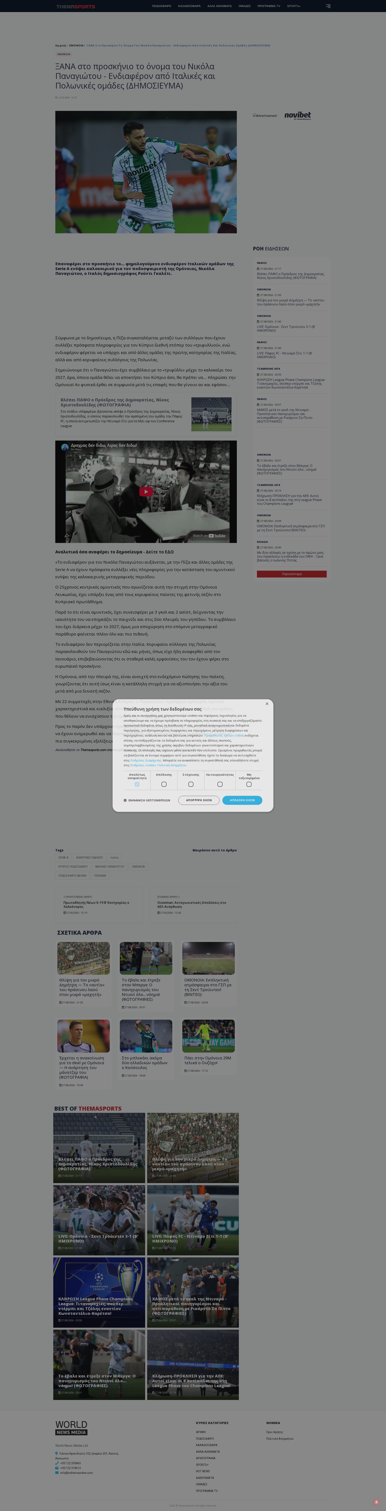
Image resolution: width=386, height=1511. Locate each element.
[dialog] (193, 755)
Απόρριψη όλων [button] (199, 800)
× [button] (266, 703)
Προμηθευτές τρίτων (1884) (224, 735)
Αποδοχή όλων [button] (242, 800)
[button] (147, 800)
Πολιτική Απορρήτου (172, 765)
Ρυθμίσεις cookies (143, 765)
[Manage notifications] (376, 1502)
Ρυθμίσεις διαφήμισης (145, 760)
